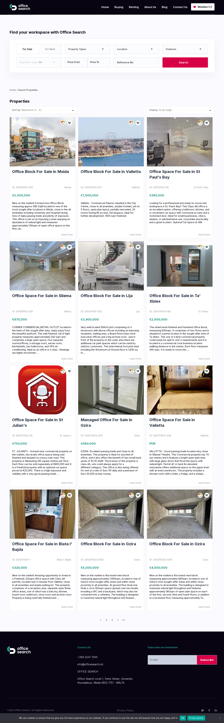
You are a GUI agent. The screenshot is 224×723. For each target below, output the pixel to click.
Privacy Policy (125, 710)
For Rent (50, 49)
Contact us (180, 7)
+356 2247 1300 (87, 657)
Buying (118, 7)
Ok (182, 718)
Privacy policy (196, 718)
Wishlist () (205, 7)
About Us (150, 7)
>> (123, 620)
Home (105, 7)
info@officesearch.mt (90, 664)
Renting (134, 7)
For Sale (27, 49)
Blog (164, 7)
